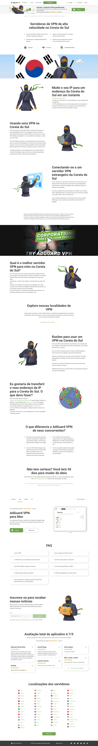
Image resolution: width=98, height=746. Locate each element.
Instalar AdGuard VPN (59, 98)
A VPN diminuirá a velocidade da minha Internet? (27, 559)
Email (11, 613)
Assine (39, 616)
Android (26, 499)
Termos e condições (31, 619)
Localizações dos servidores (36, 16)
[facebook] (74, 743)
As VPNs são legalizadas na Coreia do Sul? (65, 573)
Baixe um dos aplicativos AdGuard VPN (21, 400)
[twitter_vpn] (78, 743)
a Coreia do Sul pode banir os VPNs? (63, 566)
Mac (20, 499)
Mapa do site (59, 743)
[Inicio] (15, 2)
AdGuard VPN (26, 16)
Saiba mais (31, 530)
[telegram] (84, 743)
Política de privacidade (20, 619)
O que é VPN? (17, 553)
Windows (13, 499)
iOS (32, 499)
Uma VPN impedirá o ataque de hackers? (25, 566)
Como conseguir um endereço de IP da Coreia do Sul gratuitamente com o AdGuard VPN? (28, 580)
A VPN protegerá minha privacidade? (24, 573)
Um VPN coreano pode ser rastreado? (64, 559)
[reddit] (87, 743)
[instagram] (71, 743)
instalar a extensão (31, 402)
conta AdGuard (37, 406)
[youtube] (81, 743)
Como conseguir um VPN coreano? (63, 553)
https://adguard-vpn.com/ (40, 478)
